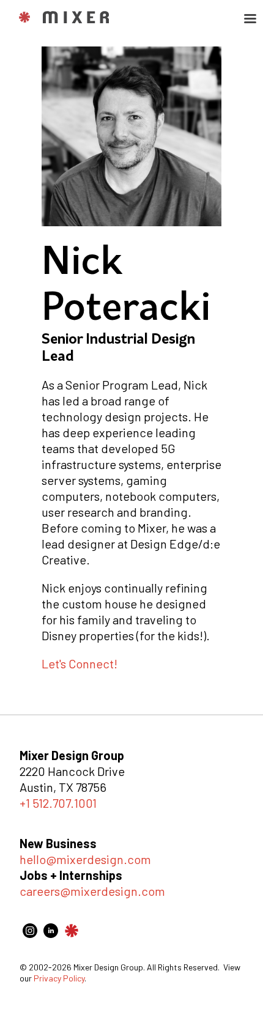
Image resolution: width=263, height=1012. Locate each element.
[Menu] (249, 20)
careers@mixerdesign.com (92, 891)
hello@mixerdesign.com (85, 859)
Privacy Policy (59, 978)
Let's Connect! (79, 663)
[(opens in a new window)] (30, 933)
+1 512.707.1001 (58, 803)
